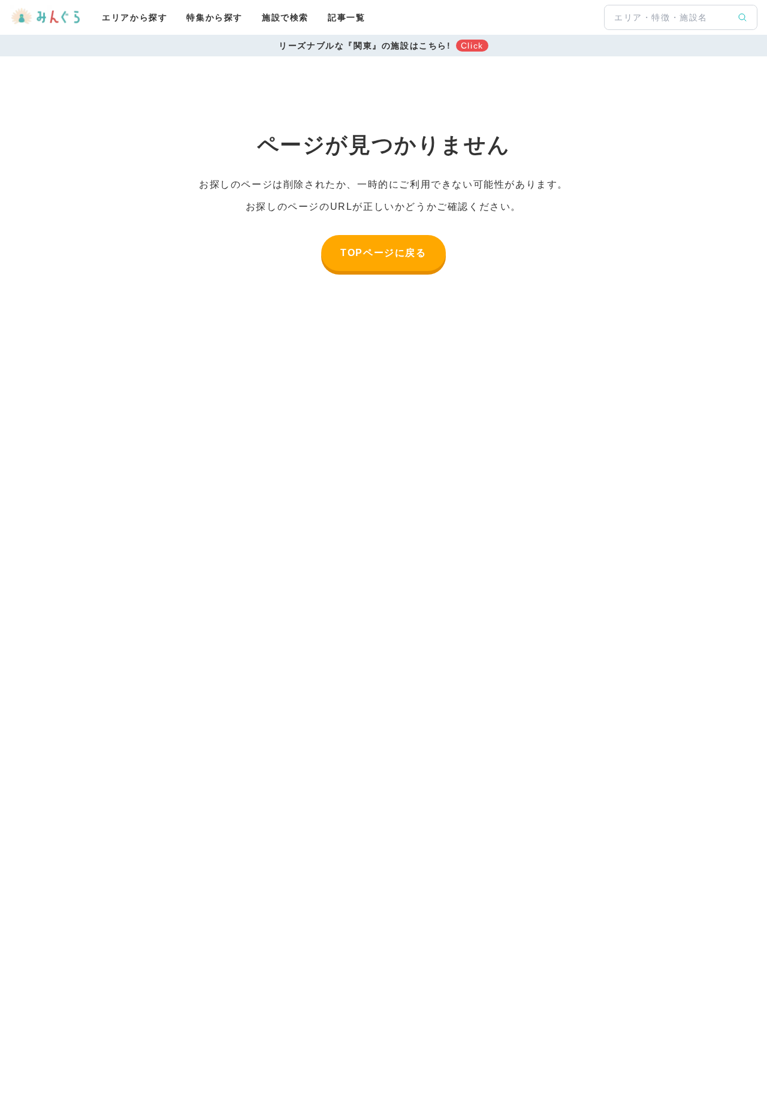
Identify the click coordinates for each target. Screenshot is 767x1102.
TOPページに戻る (383, 253)
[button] (383, 45)
